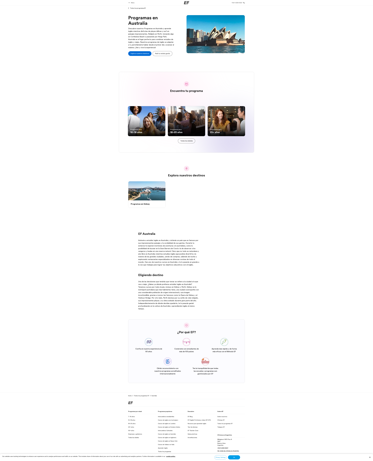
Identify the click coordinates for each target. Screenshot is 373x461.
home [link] (130, 395)
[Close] (370, 457)
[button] (131, 2)
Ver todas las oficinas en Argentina (228, 451)
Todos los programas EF (138, 8)
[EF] (186, 2)
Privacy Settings (221, 457)
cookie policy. (170, 456)
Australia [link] (154, 395)
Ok (234, 457)
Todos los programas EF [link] (141, 395)
